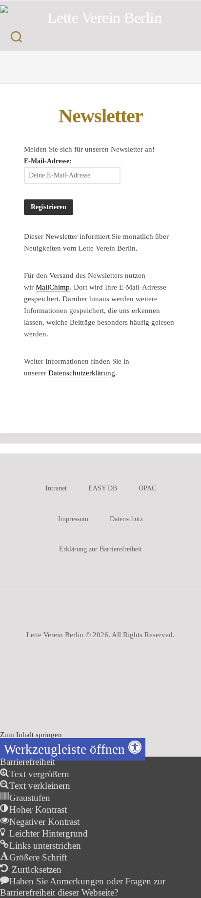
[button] (72, 749)
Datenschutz (126, 519)
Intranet (56, 488)
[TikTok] (127, 61)
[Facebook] (64, 61)
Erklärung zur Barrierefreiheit (100, 549)
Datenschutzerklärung (81, 373)
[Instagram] (78, 68)
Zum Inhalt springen (31, 735)
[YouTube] (95, 68)
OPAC (147, 488)
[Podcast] (113, 68)
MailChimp (53, 287)
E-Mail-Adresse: (48, 161)
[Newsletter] (136, 61)
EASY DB (102, 488)
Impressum (73, 519)
